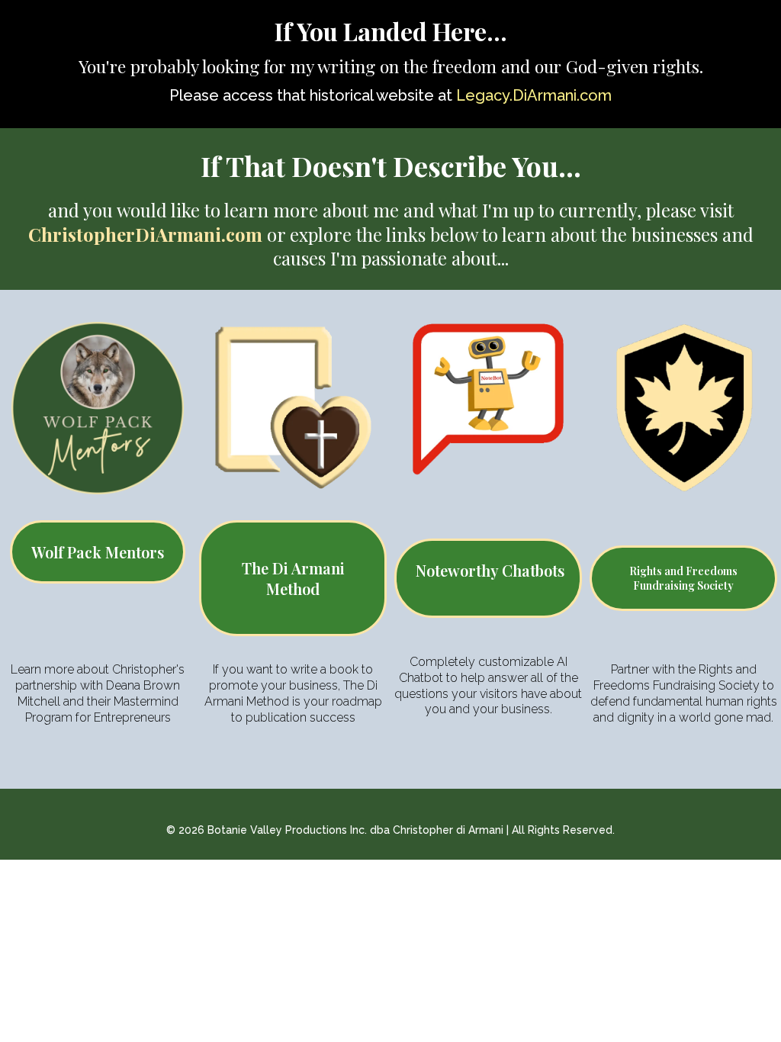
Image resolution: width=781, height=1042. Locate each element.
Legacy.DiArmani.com (534, 95)
